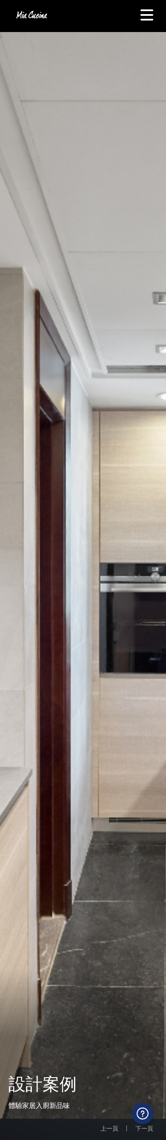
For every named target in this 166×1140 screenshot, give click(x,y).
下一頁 (144, 1128)
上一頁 (109, 1128)
